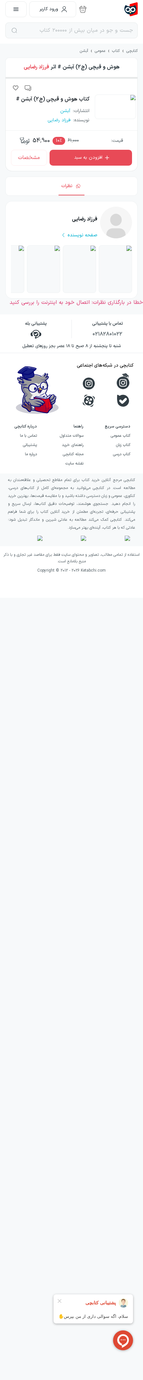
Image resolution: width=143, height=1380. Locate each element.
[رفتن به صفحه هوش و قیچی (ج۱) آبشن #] (79, 269)
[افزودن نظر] (28, 88)
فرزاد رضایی (36, 67)
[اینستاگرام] (88, 383)
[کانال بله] (123, 400)
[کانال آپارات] (88, 400)
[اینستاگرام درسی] (123, 381)
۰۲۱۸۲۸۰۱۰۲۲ (107, 334)
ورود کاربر (49, 9)
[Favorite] (16, 88)
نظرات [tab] (66, 186)
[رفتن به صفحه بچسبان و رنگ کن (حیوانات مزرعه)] (115, 269)
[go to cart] (82, 9)
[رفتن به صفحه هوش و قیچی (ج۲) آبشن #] (43, 269)
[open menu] (16, 9)
